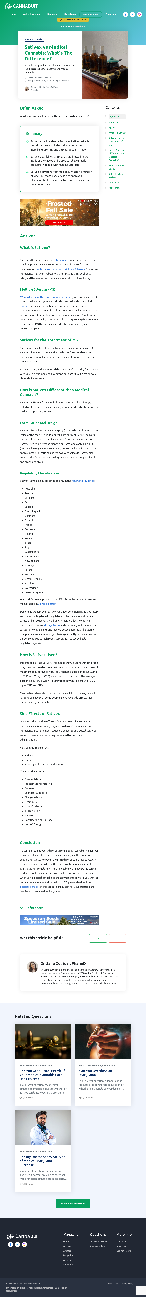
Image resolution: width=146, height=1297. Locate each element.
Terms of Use (112, 1284)
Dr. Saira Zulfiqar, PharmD (63, 963)
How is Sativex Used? (116, 167)
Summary (113, 122)
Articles (67, 1250)
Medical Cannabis (34, 39)
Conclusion (114, 182)
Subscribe (68, 1264)
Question (115, 116)
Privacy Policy (127, 1284)
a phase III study (47, 603)
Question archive (98, 1241)
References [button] (34, 908)
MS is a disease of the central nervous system (45, 297)
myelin (24, 306)
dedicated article (29, 886)
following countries (83, 480)
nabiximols (60, 260)
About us (111, 14)
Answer (112, 127)
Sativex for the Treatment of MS (116, 141)
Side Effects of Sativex (116, 176)
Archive (67, 1246)
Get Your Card (90, 14)
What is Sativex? (117, 133)
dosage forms (52, 625)
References (115, 187)
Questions (70, 14)
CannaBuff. (11, 1284)
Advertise (68, 1260)
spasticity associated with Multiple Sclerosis (60, 269)
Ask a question (97, 1246)
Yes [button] (98, 938)
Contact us (122, 1241)
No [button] (117, 938)
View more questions (73, 1203)
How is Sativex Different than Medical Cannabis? (116, 155)
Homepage (66, 26)
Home (13, 14)
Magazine (52, 14)
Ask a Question (31, 14)
